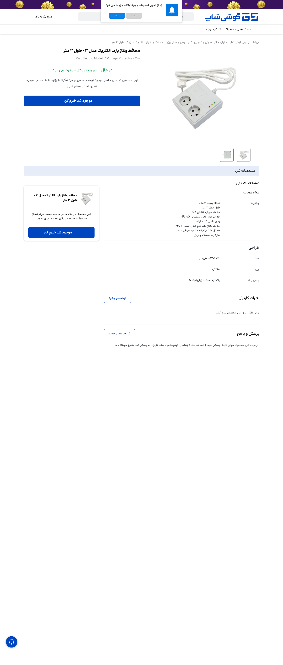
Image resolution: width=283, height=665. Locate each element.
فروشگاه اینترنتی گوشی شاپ (244, 42)
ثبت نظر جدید (117, 298)
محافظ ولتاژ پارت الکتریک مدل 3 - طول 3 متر (137, 42)
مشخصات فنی (245, 170)
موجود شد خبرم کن (78, 100)
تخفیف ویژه (213, 29)
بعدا (133, 15)
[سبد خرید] (28, 17)
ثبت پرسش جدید (119, 333)
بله (116, 15)
